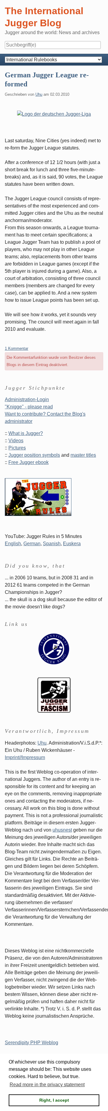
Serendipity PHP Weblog (31, 1042)
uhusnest (62, 829)
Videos (15, 440)
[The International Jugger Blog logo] (54, 648)
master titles (83, 455)
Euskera (72, 543)
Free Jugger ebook (28, 462)
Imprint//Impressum (25, 757)
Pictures (17, 447)
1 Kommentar (16, 348)
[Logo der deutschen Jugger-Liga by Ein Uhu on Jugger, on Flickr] (54, 113)
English (13, 543)
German (31, 543)
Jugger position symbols (34, 455)
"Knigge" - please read (29, 406)
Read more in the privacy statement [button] (47, 1084)
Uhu (38, 94)
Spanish (52, 543)
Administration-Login (27, 399)
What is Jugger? (25, 433)
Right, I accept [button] (54, 1100)
